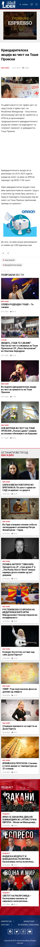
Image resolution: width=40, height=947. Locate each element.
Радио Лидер (8, 4)
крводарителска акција (12, 265)
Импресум (6, 921)
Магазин (5, 68)
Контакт (5, 924)
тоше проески (9, 260)
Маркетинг (29, 921)
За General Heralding (28, 924)
